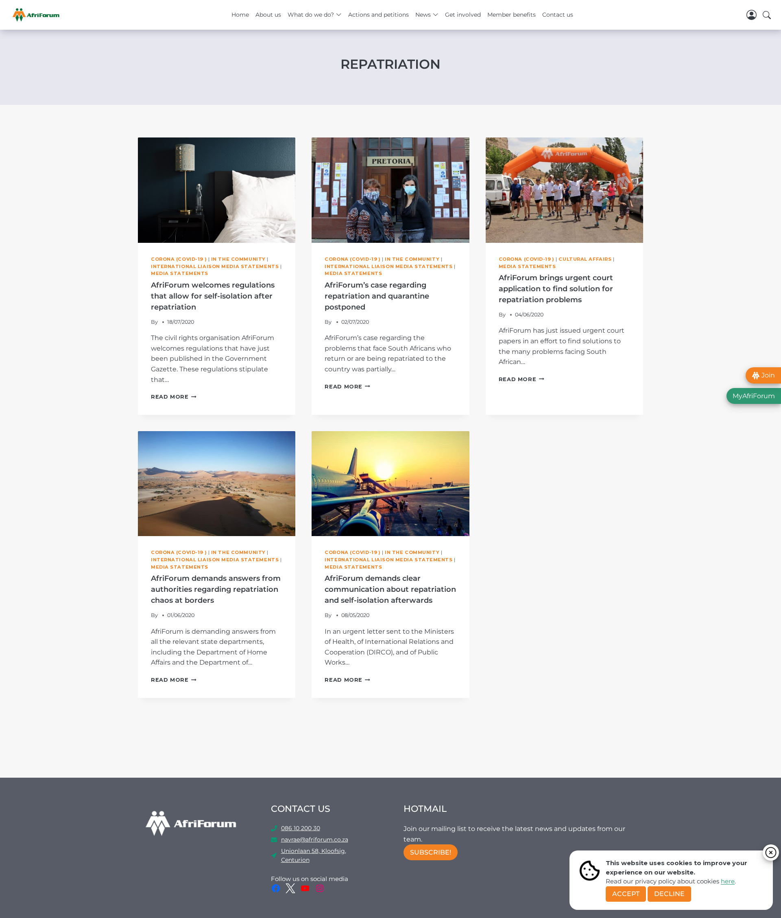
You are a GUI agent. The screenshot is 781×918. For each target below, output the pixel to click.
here (728, 881)
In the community (238, 259)
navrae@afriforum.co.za (314, 839)
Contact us (557, 14)
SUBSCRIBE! (430, 852)
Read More (173, 397)
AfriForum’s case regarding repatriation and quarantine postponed (377, 296)
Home (240, 14)
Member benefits (511, 14)
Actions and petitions (378, 14)
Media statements (179, 273)
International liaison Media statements (215, 266)
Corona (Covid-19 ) (179, 259)
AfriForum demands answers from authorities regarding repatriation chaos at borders (216, 589)
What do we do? (311, 14)
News (423, 14)
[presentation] (216, 189)
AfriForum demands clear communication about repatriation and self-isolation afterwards (390, 589)
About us (268, 14)
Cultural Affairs (584, 259)
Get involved (463, 14)
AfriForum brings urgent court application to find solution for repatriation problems (556, 288)
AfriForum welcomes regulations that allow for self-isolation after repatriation (213, 296)
